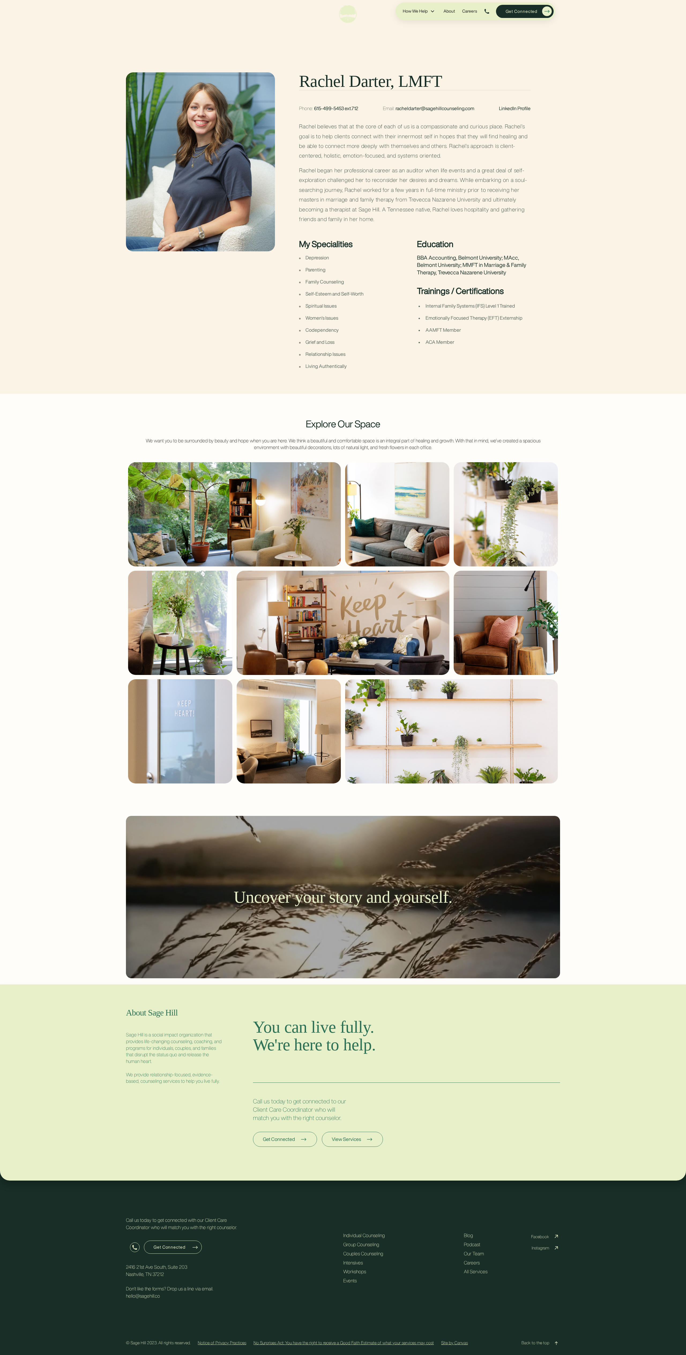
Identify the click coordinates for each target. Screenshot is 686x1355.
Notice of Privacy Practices (222, 1343)
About (449, 11)
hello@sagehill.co (143, 1295)
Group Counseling (361, 1244)
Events (350, 1280)
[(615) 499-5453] (487, 11)
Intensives (353, 1262)
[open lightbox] (234, 514)
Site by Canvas (454, 1343)
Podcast (472, 1244)
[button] (419, 11)
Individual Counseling (364, 1235)
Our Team (474, 1253)
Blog (468, 1235)
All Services (475, 1271)
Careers (469, 11)
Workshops (354, 1271)
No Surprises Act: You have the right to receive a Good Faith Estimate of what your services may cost (343, 1343)
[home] (347, 14)
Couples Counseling (363, 1253)
